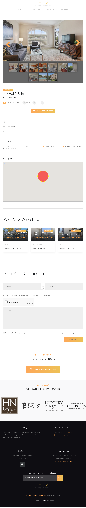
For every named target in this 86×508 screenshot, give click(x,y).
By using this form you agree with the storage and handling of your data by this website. (39, 333)
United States (19, 237)
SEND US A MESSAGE (63, 461)
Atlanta (9, 237)
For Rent (8, 89)
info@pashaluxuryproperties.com (64, 435)
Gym (28, 146)
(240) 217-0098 (66, 432)
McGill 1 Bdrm (69, 235)
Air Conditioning (10, 147)
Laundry (49, 146)
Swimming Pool (73, 146)
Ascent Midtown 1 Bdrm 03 (43, 233)
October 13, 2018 (13, 103)
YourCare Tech (48, 500)
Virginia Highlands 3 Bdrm (16, 233)
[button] (43, 176)
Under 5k (76, 230)
